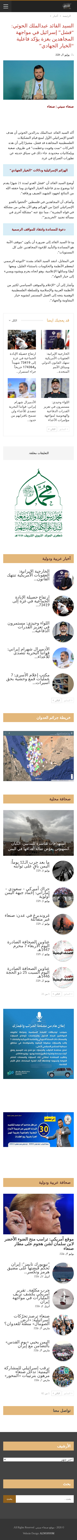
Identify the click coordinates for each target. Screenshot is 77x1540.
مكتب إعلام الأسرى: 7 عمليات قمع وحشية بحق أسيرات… (28, 679)
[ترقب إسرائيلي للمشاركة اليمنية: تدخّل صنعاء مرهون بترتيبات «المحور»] (63, 1377)
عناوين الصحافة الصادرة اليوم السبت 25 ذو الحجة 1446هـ (28, 973)
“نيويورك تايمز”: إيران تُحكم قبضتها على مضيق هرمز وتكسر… (28, 1268)
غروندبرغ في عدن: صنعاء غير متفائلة (27, 918)
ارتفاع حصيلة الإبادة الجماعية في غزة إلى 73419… (31, 601)
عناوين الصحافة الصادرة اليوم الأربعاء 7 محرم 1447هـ (28, 946)
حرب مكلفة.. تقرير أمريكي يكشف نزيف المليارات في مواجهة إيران (31, 1296)
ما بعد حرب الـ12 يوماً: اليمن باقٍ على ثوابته (30, 864)
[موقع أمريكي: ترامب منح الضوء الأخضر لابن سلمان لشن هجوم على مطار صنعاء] (38, 1214)
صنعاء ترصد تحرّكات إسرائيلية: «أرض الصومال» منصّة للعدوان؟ (27, 1320)
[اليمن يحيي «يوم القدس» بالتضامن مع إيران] (63, 1351)
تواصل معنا (62, 1410)
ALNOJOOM (47, 1533)
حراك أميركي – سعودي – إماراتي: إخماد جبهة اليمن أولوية (27, 893)
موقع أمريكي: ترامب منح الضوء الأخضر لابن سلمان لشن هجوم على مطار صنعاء (39, 1244)
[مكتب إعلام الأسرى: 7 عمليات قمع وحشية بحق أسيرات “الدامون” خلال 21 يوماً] (63, 684)
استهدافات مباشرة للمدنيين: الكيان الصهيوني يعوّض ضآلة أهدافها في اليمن (38, 846)
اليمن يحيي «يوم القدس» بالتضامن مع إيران (27, 1344)
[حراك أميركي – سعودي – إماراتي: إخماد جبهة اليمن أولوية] (63, 897)
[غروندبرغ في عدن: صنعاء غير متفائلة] (63, 924)
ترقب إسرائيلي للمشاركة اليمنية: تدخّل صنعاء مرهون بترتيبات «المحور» (27, 1372)
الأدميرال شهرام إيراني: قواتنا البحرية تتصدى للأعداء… (28, 653)
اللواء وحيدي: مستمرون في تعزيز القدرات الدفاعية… (28, 627)
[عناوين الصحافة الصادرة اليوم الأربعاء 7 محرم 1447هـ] (63, 951)
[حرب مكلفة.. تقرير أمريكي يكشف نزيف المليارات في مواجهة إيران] (63, 1299)
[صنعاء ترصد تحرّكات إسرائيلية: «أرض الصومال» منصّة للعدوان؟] (63, 1325)
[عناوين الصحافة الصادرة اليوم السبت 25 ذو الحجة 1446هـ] (63, 977)
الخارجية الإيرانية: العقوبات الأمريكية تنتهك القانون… (28, 575)
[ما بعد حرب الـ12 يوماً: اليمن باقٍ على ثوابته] (63, 871)
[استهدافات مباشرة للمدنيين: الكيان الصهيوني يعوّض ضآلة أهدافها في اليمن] (38, 833)
